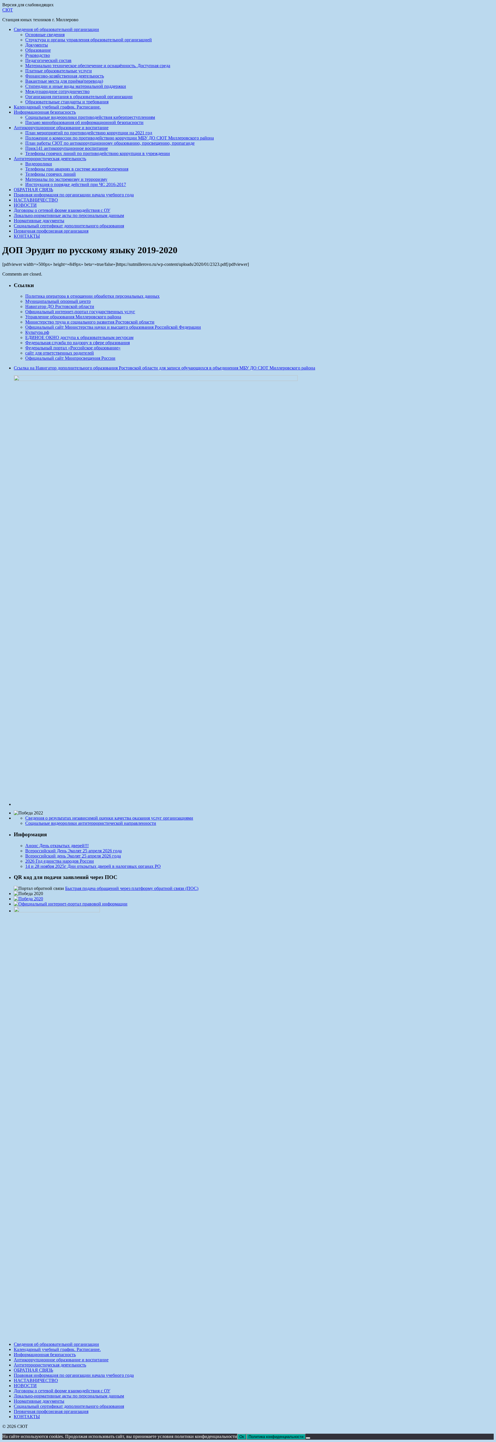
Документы (36, 44)
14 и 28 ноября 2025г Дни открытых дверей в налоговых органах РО (93, 866)
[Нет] (308, 1438)
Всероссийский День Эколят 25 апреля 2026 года (73, 850)
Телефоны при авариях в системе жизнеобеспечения (76, 169)
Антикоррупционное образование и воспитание (61, 127)
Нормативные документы (39, 220)
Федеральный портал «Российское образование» (73, 347)
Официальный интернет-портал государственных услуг (80, 311)
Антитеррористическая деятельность (50, 158)
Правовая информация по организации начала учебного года (74, 194)
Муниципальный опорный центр (58, 301)
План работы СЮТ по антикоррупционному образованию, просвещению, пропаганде (110, 143)
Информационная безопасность (45, 112)
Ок (241, 1437)
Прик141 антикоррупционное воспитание (66, 148)
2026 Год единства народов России (59, 861)
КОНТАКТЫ (27, 236)
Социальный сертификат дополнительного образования (69, 225)
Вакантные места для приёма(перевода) (64, 81)
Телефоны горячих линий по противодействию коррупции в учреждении (97, 153)
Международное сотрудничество (57, 91)
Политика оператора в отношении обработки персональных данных (92, 296)
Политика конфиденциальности (276, 1437)
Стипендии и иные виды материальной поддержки (75, 86)
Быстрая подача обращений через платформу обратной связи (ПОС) (131, 888)
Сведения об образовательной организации (56, 29)
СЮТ (7, 9)
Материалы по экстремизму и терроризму (66, 179)
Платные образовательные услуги (58, 70)
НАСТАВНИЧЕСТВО (36, 200)
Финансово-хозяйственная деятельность (64, 75)
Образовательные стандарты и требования (66, 101)
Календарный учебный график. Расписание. (57, 106)
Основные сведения (45, 34)
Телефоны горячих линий (50, 174)
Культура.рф (37, 332)
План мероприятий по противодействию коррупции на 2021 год (88, 132)
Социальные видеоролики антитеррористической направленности (90, 823)
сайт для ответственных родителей (59, 353)
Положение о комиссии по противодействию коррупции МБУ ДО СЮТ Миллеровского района (119, 138)
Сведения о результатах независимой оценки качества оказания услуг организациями (109, 818)
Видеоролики (38, 163)
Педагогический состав (48, 60)
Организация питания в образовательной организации (79, 96)
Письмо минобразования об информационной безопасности (84, 122)
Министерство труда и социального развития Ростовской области (89, 322)
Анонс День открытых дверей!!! (57, 845)
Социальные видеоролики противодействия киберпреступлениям (90, 117)
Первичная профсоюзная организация (51, 231)
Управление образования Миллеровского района (73, 316)
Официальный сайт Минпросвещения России (70, 358)
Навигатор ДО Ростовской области (59, 306)
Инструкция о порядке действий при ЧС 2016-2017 (75, 184)
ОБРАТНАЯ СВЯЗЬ (33, 189)
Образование (38, 50)
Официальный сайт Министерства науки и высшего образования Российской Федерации (113, 327)
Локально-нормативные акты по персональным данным (69, 215)
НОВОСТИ (25, 205)
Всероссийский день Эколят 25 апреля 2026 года (73, 855)
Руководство (37, 55)
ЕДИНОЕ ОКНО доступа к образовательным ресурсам (79, 337)
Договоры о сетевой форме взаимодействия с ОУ (62, 210)
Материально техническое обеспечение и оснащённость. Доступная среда (97, 65)
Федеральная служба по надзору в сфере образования (77, 342)
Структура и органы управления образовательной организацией (88, 39)
